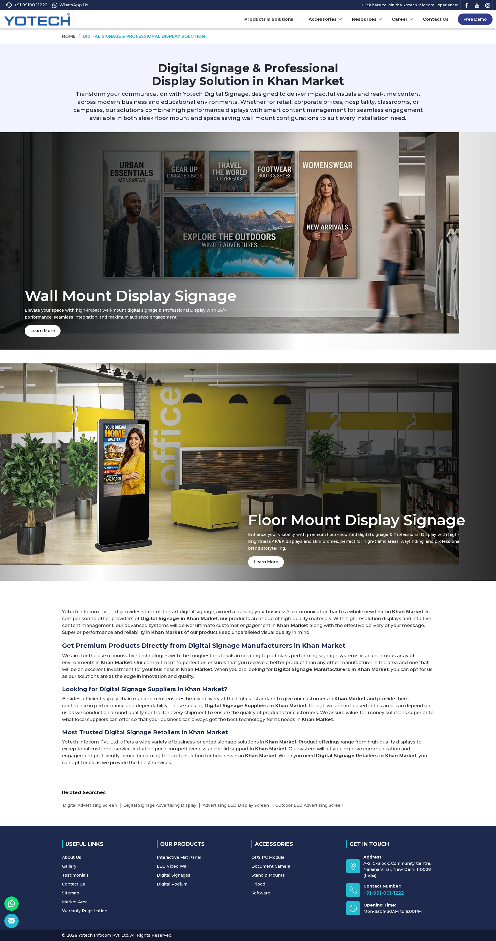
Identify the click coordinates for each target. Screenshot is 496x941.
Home (68, 36)
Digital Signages (173, 875)
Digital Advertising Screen (90, 805)
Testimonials (75, 875)
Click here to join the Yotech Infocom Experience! (410, 5)
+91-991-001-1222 (383, 893)
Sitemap (70, 893)
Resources (364, 19)
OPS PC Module (267, 857)
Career (400, 19)
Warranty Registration (84, 910)
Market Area (75, 901)
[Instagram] (487, 5)
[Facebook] (466, 5)
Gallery (69, 866)
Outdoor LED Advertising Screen (309, 805)
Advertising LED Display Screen (236, 805)
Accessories (323, 19)
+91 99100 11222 (30, 4)
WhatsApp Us (73, 4)
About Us (71, 857)
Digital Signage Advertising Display (159, 805)
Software (260, 893)
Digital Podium (172, 884)
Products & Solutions (268, 19)
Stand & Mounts (268, 875)
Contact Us (436, 19)
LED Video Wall (173, 866)
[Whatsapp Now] (11, 903)
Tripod (258, 884)
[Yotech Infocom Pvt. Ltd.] (37, 19)
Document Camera (270, 866)
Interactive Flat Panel (179, 857)
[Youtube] (477, 5)
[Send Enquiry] (11, 921)
